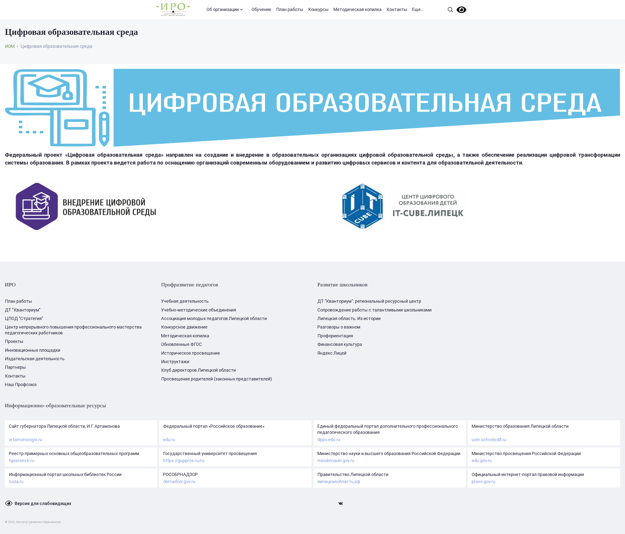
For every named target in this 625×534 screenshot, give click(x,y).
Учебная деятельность (184, 301)
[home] (173, 9)
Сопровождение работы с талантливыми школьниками (374, 309)
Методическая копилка (357, 9)
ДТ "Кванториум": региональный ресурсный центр (369, 301)
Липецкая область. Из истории (349, 318)
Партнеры (15, 367)
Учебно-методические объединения (198, 309)
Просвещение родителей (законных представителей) (216, 378)
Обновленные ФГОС (181, 344)
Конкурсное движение (184, 327)
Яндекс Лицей (331, 353)
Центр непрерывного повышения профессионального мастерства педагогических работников (73, 329)
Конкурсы (318, 9)
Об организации (223, 9)
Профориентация (335, 335)
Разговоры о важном (338, 327)
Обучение (261, 9)
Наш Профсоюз (21, 384)
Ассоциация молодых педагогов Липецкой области (214, 318)
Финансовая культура (339, 344)
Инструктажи (175, 361)
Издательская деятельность (34, 358)
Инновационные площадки (32, 350)
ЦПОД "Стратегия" (24, 318)
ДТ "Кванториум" (23, 309)
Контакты (396, 9)
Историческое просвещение (190, 353)
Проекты (14, 341)
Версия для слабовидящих (43, 503)
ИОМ (10, 46)
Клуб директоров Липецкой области (198, 370)
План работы (289, 9)
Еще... (418, 9)
